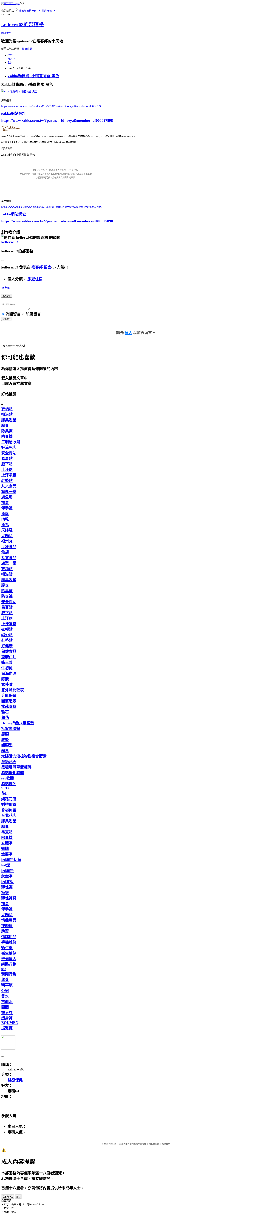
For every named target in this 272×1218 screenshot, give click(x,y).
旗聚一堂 (8, 492)
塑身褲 (7, 1018)
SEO (5, 788)
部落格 (11, 58)
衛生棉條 (8, 953)
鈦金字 (7, 876)
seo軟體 (7, 778)
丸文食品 (8, 486)
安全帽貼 (8, 453)
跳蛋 (5, 931)
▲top (5, 287)
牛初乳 (7, 668)
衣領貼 (7, 409)
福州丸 (7, 541)
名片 (10, 62)
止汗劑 (7, 470)
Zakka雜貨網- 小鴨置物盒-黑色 (33, 76)
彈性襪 (7, 887)
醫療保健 (27, 48)
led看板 (7, 882)
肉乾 (5, 519)
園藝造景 (8, 701)
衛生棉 (7, 948)
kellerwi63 (9, 242)
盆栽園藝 (8, 707)
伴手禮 (7, 508)
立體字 (7, 843)
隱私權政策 (154, 1144)
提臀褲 (7, 1028)
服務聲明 (166, 1144)
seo (3, 969)
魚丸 (5, 525)
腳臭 (5, 425)
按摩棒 (7, 926)
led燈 (5, 865)
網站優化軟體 (12, 773)
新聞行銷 (8, 974)
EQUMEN (9, 1023)
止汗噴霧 (8, 475)
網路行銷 (8, 964)
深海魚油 (8, 673)
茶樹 (5, 991)
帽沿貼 (7, 414)
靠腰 (5, 734)
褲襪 (5, 893)
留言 (47, 267)
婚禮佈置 (8, 804)
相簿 (10, 55)
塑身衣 (7, 1013)
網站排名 (8, 784)
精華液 (7, 985)
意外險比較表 (12, 690)
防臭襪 (7, 436)
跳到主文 (6, 33)
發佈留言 (7, 319)
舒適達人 (8, 959)
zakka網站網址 (13, 113)
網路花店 (8, 799)
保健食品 (8, 651)
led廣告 (7, 871)
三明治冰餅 (10, 442)
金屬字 (7, 854)
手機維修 (8, 942)
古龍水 (7, 1002)
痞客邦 (37, 267)
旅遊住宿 (34, 279)
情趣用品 (8, 920)
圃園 (5, 1007)
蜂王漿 (7, 662)
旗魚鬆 (7, 497)
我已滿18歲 (8, 1196)
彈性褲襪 (8, 898)
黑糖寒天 (8, 762)
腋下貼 (7, 464)
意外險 (7, 684)
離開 (18, 1196)
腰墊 (5, 740)
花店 (5, 793)
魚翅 (5, 552)
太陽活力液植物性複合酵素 (24, 756)
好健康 (7, 646)
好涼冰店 (8, 447)
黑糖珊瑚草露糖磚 (16, 767)
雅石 (5, 712)
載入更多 (7, 296)
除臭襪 (7, 431)
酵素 (5, 679)
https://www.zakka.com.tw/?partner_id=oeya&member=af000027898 (57, 120)
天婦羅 (7, 530)
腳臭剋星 (8, 420)
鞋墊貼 (7, 481)
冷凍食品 (8, 547)
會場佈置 (8, 810)
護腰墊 (7, 745)
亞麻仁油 (8, 657)
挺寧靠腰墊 (10, 729)
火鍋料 (7, 536)
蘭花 (5, 718)
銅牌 (5, 849)
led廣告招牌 (11, 860)
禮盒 (5, 503)
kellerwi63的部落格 (22, 24)
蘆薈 (5, 980)
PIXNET (112, 1144)
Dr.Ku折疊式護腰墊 (17, 723)
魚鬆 (5, 514)
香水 (5, 996)
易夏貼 (7, 458)
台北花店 (8, 815)
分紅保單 (8, 695)
